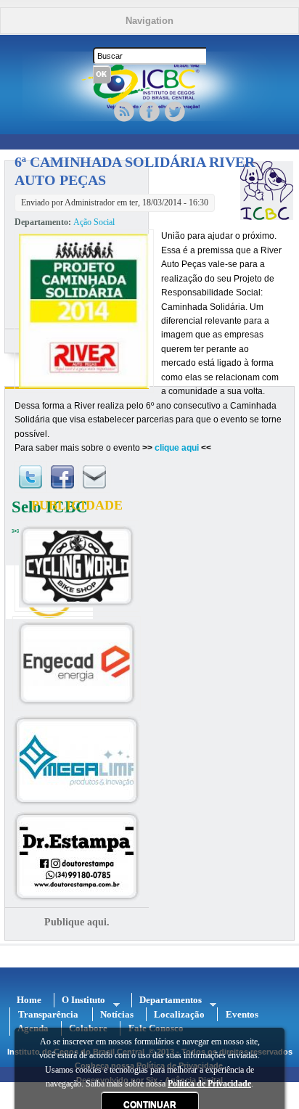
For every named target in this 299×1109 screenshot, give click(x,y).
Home (29, 999)
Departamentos (167, 1000)
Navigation (149, 20)
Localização (179, 1014)
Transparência (48, 1014)
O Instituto (79, 1000)
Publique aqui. (77, 922)
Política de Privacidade (209, 1084)
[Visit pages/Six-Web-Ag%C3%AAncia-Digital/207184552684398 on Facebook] (62, 490)
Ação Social (94, 222)
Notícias (117, 1014)
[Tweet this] (30, 490)
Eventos (242, 1014)
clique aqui (177, 448)
